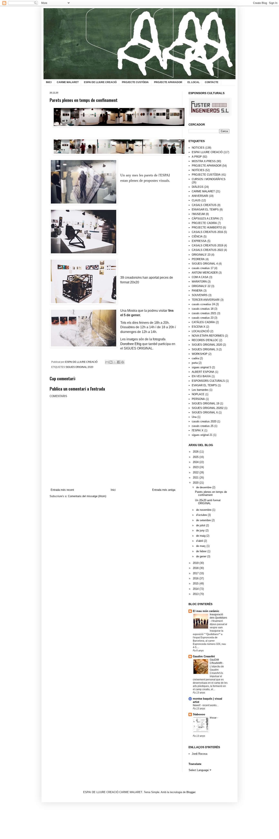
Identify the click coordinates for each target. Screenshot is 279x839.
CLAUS (196, 200)
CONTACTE (211, 82)
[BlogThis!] (111, 362)
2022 (196, 472)
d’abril (200, 540)
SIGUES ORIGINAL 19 (205, 403)
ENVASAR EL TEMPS (205, 209)
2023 (196, 467)
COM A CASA (200, 277)
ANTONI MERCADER (205, 272)
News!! (197, 705)
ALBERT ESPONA (203, 371)
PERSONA (198, 399)
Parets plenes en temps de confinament (211, 493)
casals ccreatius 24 (203, 304)
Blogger (190, 792)
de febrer (201, 551)
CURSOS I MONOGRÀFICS (208, 179)
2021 (196, 477)
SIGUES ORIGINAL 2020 (79, 367)
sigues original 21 (202, 434)
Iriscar (213, 717)
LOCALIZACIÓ (200, 331)
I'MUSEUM (198, 214)
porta (195, 362)
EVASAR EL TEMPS (204, 385)
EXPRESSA (199, 241)
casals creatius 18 (202, 308)
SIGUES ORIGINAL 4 (205, 263)
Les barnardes (200, 389)
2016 (196, 578)
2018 (196, 568)
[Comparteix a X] (115, 362)
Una (194, 416)
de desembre (204, 487)
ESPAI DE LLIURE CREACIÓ (100, 82)
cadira (195, 358)
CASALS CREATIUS (204, 205)
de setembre (204, 520)
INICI (48, 82)
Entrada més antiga (163, 489)
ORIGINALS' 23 (201, 254)
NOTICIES (198, 147)
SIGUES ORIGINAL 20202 (207, 407)
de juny (200, 530)
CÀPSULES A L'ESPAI (205, 218)
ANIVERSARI (200, 195)
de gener (201, 556)
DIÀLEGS (197, 186)
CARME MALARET (68, 82)
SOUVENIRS (200, 295)
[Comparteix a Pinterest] (123, 362)
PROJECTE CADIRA (204, 223)
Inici (113, 489)
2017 (196, 573)
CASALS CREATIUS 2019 (207, 245)
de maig (201, 535)
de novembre (204, 509)
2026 (196, 451)
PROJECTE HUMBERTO (207, 227)
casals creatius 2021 (204, 313)
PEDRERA (198, 259)
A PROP (197, 156)
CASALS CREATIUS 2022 (207, 249)
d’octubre (202, 514)
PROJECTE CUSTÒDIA (135, 82)
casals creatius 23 (202, 317)
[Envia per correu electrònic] (107, 362)
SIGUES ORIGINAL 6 (205, 412)
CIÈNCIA (197, 236)
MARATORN (199, 281)
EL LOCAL (193, 82)
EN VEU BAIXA (201, 376)
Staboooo (199, 714)
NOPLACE (198, 394)
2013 (196, 593)
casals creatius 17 (202, 268)
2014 (196, 588)
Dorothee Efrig (130, 344)
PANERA (197, 290)
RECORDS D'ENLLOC (205, 340)
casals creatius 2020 (204, 421)
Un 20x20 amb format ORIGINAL (208, 502)
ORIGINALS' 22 (201, 286)
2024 (196, 462)
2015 (196, 583)
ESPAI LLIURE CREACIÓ (207, 152)
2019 (196, 562)
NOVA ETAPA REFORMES (208, 335)
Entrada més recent (62, 489)
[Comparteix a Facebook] (119, 362)
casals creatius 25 (202, 425)
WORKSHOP (200, 353)
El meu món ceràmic (206, 611)
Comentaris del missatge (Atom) (87, 496)
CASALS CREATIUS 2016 (207, 232)
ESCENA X (198, 326)
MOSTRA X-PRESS (204, 161)
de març (201, 545)
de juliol (201, 525)
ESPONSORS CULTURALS (208, 380)
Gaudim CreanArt (204, 656)
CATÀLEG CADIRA (203, 322)
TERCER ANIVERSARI (206, 299)
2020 (196, 482)
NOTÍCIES (198, 170)
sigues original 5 (201, 367)
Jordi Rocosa (199, 753)
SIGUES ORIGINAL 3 (205, 349)
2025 (196, 456)
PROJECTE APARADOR (168, 82)
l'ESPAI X (197, 430)
